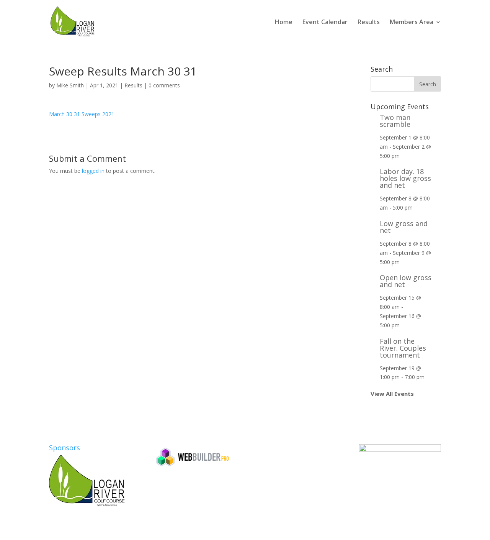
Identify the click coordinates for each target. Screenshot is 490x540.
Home (283, 22)
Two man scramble (395, 121)
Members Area (411, 22)
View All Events (392, 393)
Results (369, 22)
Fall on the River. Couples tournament (403, 347)
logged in (93, 170)
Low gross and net (404, 227)
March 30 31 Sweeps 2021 (81, 114)
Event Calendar (325, 22)
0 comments (164, 85)
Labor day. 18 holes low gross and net (405, 178)
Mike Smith (70, 85)
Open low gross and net (405, 281)
